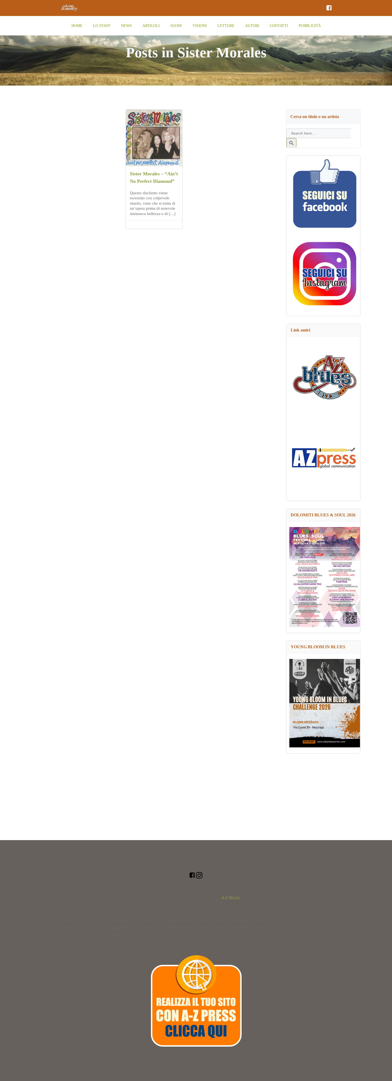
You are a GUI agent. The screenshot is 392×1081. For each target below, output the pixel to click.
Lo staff (101, 26)
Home (76, 26)
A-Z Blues (231, 898)
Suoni (176, 26)
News (126, 26)
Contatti (279, 26)
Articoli (151, 26)
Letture (225, 26)
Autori (252, 26)
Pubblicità (310, 26)
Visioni (200, 26)
